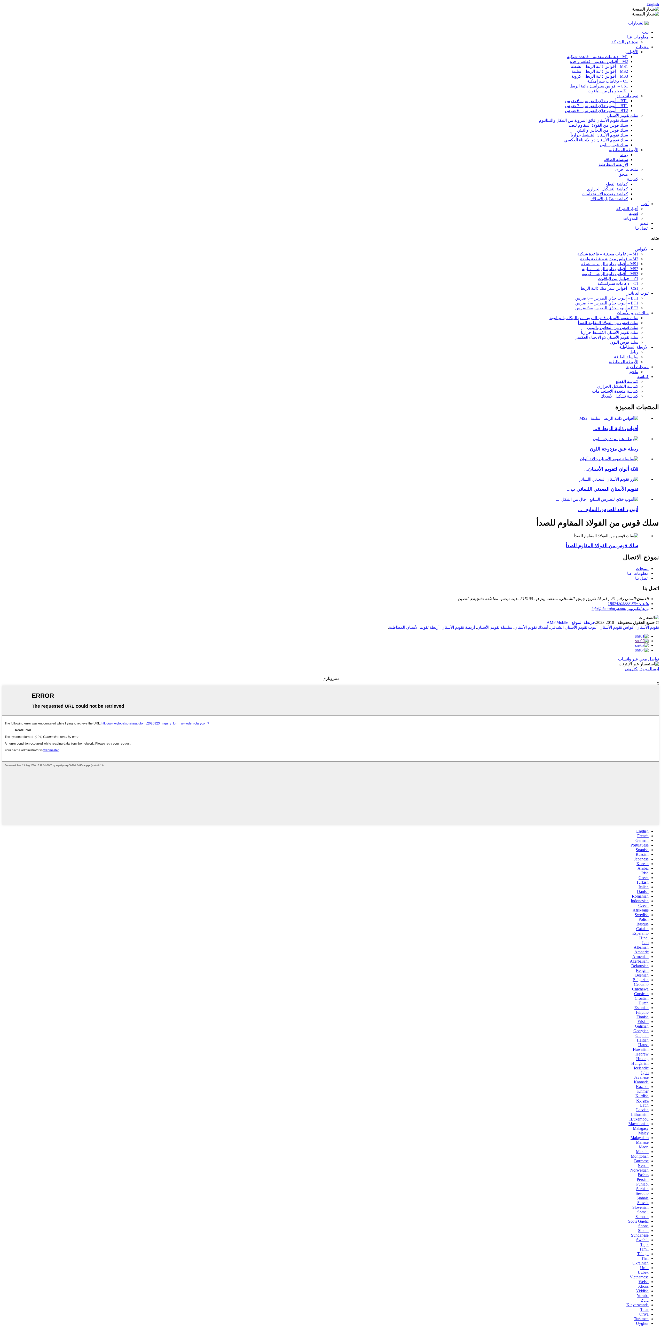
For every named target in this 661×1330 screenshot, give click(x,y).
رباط (624, 154)
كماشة (632, 179)
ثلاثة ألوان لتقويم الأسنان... (611, 469)
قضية (633, 213)
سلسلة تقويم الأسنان (494, 627)
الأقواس (631, 52)
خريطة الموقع (583, 622)
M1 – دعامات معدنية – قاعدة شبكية (597, 56)
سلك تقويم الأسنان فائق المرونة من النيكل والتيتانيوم (583, 120)
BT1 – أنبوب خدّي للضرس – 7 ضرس (596, 105)
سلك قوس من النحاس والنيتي (602, 130)
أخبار (644, 203)
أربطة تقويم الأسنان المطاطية (414, 627)
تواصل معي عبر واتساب (638, 659)
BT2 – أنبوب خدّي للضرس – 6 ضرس (596, 110)
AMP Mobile (557, 622)
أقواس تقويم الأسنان (617, 627)
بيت (645, 32)
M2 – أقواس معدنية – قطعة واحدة (599, 61)
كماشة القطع (616, 184)
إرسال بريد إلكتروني (642, 669)
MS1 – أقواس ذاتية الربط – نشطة (599, 66)
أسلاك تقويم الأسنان (531, 627)
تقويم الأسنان (647, 627)
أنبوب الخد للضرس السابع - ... (608, 509)
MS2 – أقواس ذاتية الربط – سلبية (600, 71)
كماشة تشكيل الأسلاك (609, 199)
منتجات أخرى (626, 169)
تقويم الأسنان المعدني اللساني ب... (602, 489)
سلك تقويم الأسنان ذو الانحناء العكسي (596, 140)
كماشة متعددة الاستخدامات (605, 194)
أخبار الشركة (627, 208)
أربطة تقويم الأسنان (458, 627)
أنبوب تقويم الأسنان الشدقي (573, 627)
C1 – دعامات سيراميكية (607, 81)
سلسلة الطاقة (616, 159)
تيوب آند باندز (627, 96)
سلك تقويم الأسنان (622, 115)
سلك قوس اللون (614, 145)
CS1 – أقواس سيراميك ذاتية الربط (599, 86)
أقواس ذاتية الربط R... (615, 428)
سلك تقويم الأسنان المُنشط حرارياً (599, 135)
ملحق (623, 174)
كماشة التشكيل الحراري (607, 189)
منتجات (642, 47)
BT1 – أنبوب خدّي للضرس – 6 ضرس (596, 101)
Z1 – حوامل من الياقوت (608, 91)
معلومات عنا (638, 37)
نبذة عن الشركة (624, 42)
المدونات (630, 218)
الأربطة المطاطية (623, 150)
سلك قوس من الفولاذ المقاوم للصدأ (598, 125)
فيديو (644, 223)
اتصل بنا (642, 228)
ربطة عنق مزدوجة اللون (614, 449)
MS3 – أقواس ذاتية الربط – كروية (599, 76)
